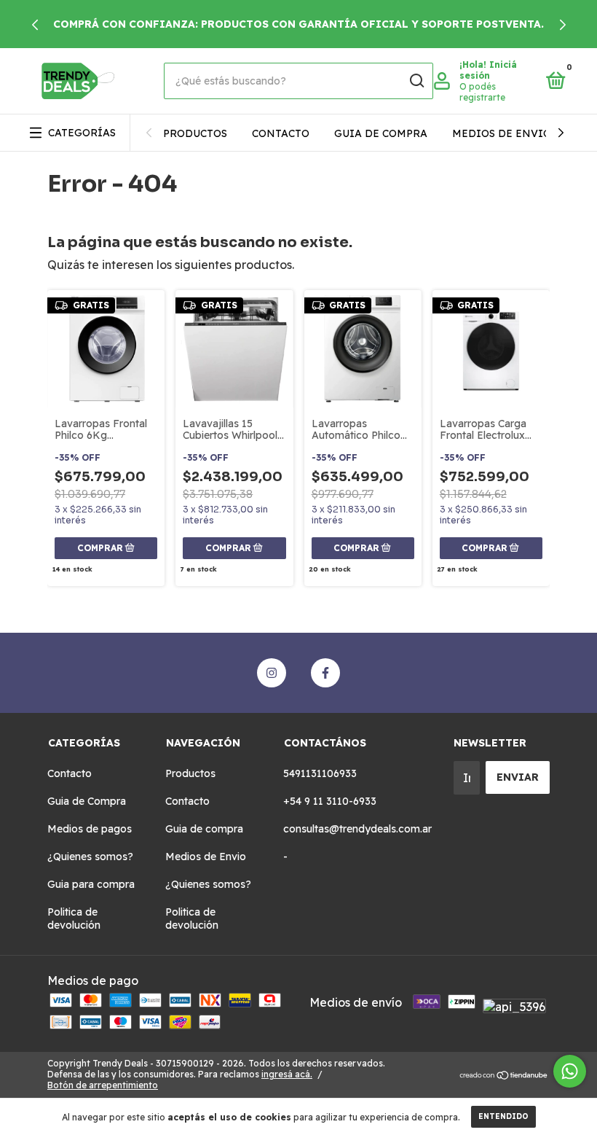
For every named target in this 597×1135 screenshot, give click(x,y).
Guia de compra (380, 133)
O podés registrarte (482, 92)
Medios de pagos (89, 828)
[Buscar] (416, 81)
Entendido (503, 1116)
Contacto (280, 133)
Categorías (82, 132)
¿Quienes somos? (90, 856)
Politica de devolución (73, 918)
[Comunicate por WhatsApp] (569, 1071)
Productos (195, 133)
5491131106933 (320, 773)
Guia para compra (91, 884)
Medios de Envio (501, 133)
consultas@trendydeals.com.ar (357, 828)
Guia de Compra (86, 801)
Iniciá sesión (488, 70)
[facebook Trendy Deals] (325, 672)
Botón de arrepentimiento (102, 1085)
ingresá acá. (286, 1074)
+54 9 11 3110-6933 (329, 801)
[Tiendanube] (504, 1076)
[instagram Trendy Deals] (271, 672)
